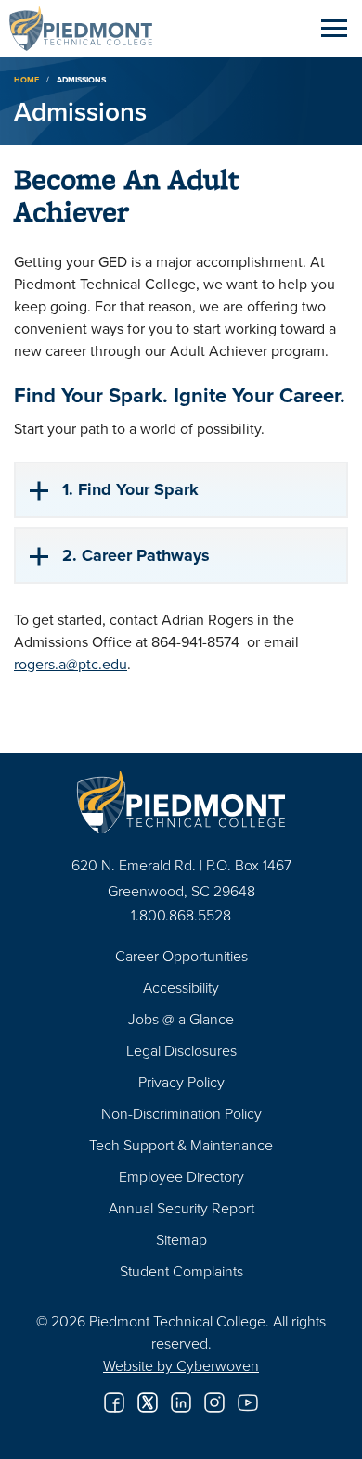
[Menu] (334, 28)
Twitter (147, 1402)
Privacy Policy (181, 1082)
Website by (181, 1365)
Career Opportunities (181, 955)
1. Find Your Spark (130, 489)
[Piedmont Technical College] (181, 802)
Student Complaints (181, 1271)
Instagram (214, 1402)
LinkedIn (181, 1402)
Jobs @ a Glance (181, 1019)
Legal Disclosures (181, 1050)
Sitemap (181, 1239)
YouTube (248, 1402)
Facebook (114, 1402)
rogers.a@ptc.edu (70, 663)
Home (26, 79)
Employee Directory (181, 1176)
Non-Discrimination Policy (181, 1113)
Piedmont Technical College (88, 28)
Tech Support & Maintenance (181, 1145)
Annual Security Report (181, 1208)
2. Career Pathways (136, 555)
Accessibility (181, 987)
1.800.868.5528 (181, 915)
